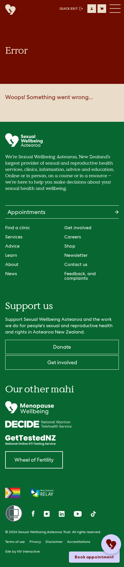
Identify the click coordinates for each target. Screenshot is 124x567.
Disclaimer (54, 541)
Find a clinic (17, 228)
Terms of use (15, 541)
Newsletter (76, 255)
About (11, 264)
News (11, 274)
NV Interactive (28, 551)
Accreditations (78, 541)
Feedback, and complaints (80, 276)
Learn (11, 255)
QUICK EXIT (68, 8)
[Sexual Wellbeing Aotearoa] (9, 10)
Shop (69, 246)
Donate (62, 347)
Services (13, 237)
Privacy (35, 541)
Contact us (75, 264)
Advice (12, 246)
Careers (72, 237)
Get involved (77, 228)
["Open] (62, 408)
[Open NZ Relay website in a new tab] (41, 493)
